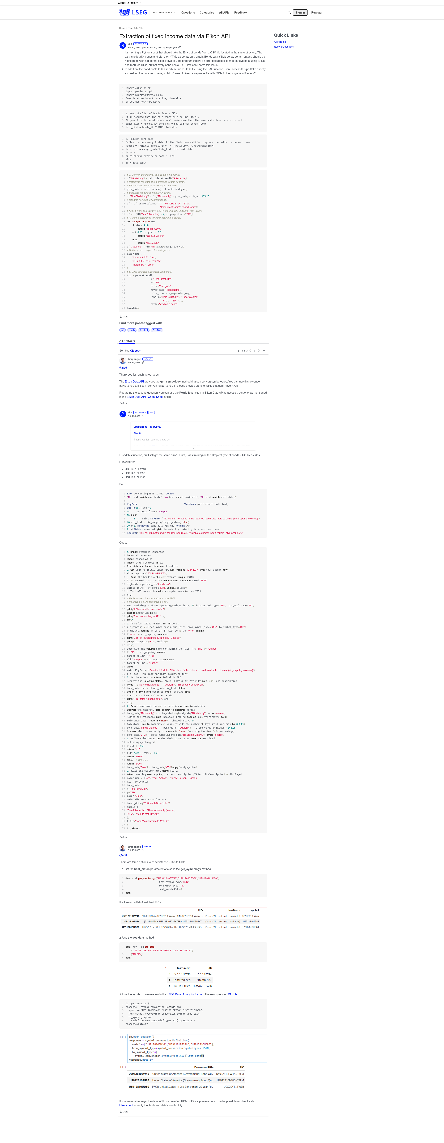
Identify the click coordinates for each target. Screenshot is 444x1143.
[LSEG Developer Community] (147, 12)
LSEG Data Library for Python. (185, 994)
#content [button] (144, 330)
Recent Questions (284, 46)
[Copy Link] (179, 47)
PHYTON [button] (157, 330)
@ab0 (123, 367)
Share (123, 317)
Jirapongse (171, 47)
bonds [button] (132, 330)
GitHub (232, 994)
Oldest (134, 350)
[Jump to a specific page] (264, 350)
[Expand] (193, 448)
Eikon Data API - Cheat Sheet (145, 397)
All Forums (280, 41)
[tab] (127, 341)
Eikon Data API (134, 381)
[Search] (289, 12)
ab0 (130, 44)
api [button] (122, 330)
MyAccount (126, 1105)
